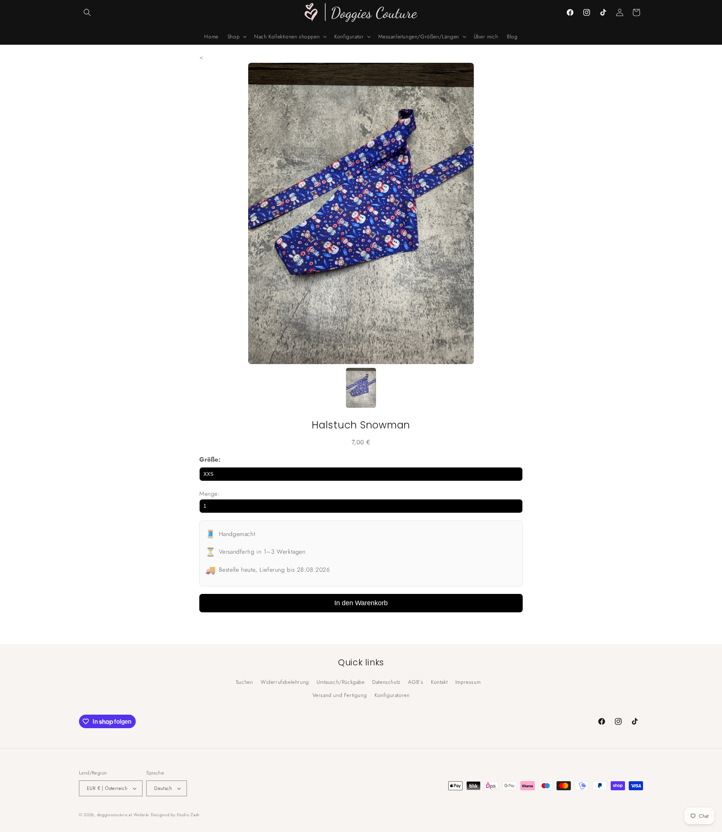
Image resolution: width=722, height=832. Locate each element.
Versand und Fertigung (339, 695)
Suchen (244, 682)
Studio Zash (188, 815)
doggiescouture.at (114, 815)
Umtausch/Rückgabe (340, 682)
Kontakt (439, 682)
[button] (87, 12)
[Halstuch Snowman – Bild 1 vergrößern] (361, 389)
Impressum (468, 682)
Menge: (209, 493)
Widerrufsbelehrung (285, 682)
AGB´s (415, 682)
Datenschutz (386, 682)
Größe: (210, 459)
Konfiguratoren (392, 695)
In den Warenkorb (361, 603)
